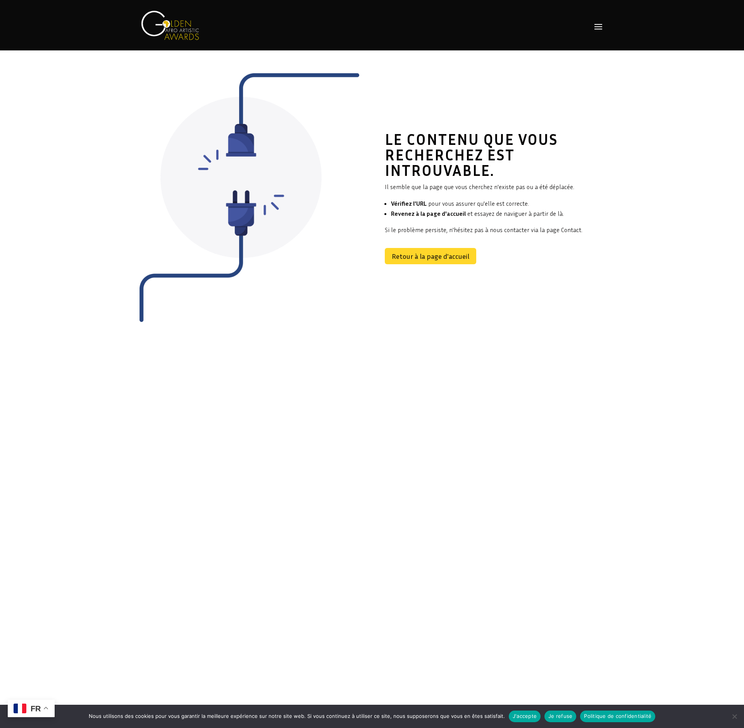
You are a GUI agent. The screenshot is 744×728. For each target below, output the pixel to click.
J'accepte (525, 716)
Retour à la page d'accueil (430, 256)
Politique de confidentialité (617, 716)
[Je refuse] (734, 716)
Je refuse (560, 716)
